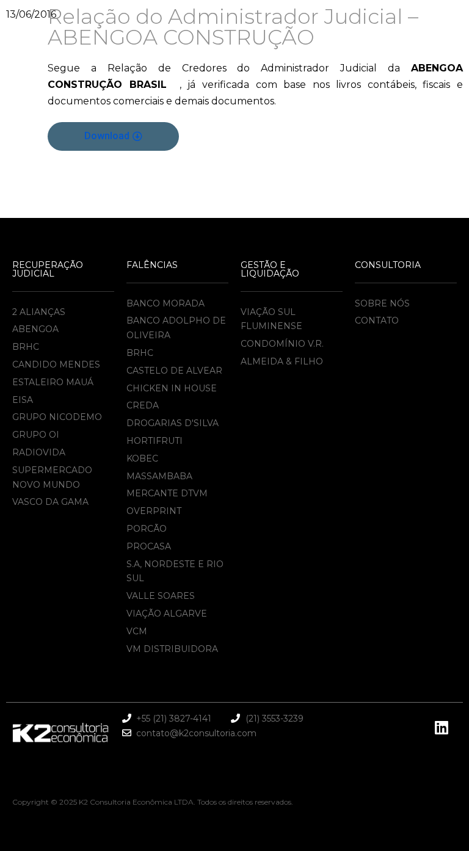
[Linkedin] (441, 727)
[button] (113, 136)
